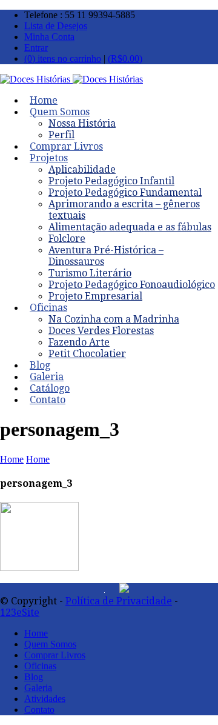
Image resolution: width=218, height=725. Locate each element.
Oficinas (48, 307)
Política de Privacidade (118, 601)
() (125, 58)
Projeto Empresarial (95, 296)
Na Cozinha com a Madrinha (113, 319)
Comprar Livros (54, 655)
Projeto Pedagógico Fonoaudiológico (131, 284)
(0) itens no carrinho (62, 58)
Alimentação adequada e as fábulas (129, 227)
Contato (47, 400)
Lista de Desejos (55, 26)
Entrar (36, 47)
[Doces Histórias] (71, 79)
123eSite (19, 612)
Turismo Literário (89, 273)
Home (12, 459)
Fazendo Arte (79, 342)
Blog (33, 677)
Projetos (49, 158)
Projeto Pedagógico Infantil (111, 181)
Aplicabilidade (82, 169)
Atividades (44, 698)
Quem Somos (60, 112)
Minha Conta (49, 37)
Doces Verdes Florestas (101, 330)
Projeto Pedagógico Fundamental (125, 192)
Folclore (66, 238)
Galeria (38, 688)
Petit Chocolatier (87, 353)
